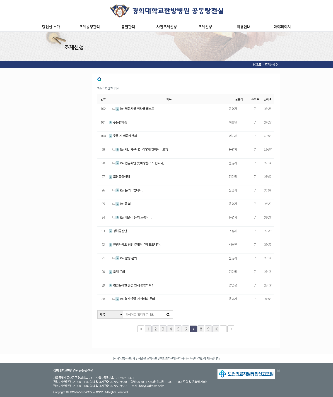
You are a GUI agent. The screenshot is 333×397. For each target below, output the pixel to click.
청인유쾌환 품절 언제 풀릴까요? (132, 285)
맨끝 (230, 328)
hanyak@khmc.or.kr (151, 385)
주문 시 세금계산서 (124, 136)
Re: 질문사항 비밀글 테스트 (136, 108)
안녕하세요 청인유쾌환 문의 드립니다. (136, 244)
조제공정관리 (89, 26)
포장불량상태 (121, 176)
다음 (223, 328)
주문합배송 (119, 122)
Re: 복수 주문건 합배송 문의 (137, 299)
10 (216, 329)
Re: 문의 (124, 204)
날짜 (267, 99)
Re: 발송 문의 (128, 258)
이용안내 (243, 26)
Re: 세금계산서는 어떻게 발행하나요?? (143, 149)
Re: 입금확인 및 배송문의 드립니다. (141, 163)
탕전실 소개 (51, 26)
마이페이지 (281, 26)
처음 (140, 328)
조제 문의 (118, 271)
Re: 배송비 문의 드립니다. (135, 217)
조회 (254, 99)
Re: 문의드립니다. (130, 190)
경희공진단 (119, 231)
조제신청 (205, 26)
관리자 (278, 370)
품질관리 (128, 26)
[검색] (168, 314)
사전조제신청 (166, 26)
